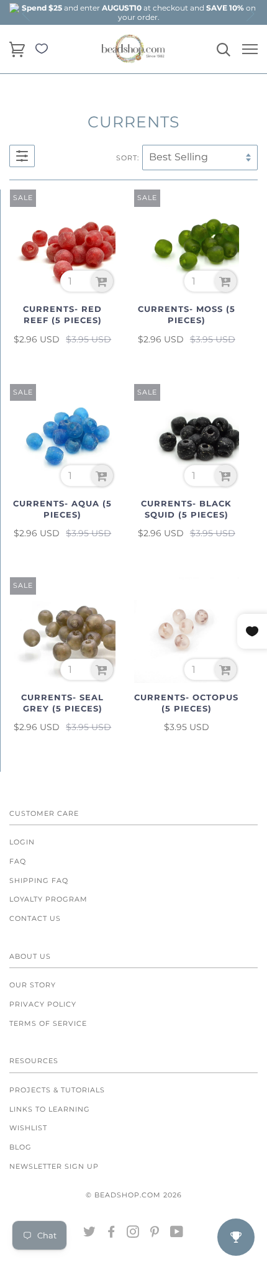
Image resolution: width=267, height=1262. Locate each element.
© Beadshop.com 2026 (134, 1195)
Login (22, 842)
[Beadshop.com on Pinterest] (154, 1234)
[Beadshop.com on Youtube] (177, 1234)
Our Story (32, 985)
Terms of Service (48, 1023)
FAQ (17, 861)
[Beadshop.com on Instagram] (133, 1234)
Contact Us (35, 918)
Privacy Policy (42, 1004)
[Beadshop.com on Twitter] (89, 1234)
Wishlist (28, 1127)
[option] (138, 12)
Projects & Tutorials (57, 1090)
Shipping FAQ (38, 880)
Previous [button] (26, 13)
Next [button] (250, 13)
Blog (20, 1147)
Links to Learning (49, 1109)
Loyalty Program (48, 899)
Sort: (127, 157)
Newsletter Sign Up (54, 1166)
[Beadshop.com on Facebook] (111, 1234)
